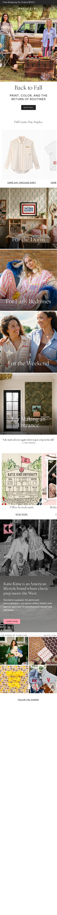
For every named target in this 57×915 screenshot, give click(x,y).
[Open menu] (4, 9)
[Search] (10, 9)
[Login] (44, 9)
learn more (12, 621)
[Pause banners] (53, 2)
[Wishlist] (49, 9)
